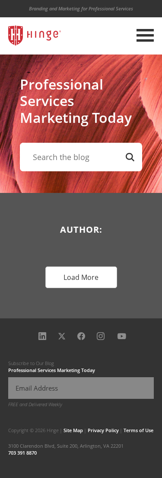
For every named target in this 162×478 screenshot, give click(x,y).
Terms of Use (138, 430)
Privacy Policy (103, 430)
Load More (81, 277)
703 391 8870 (22, 452)
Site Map (73, 430)
